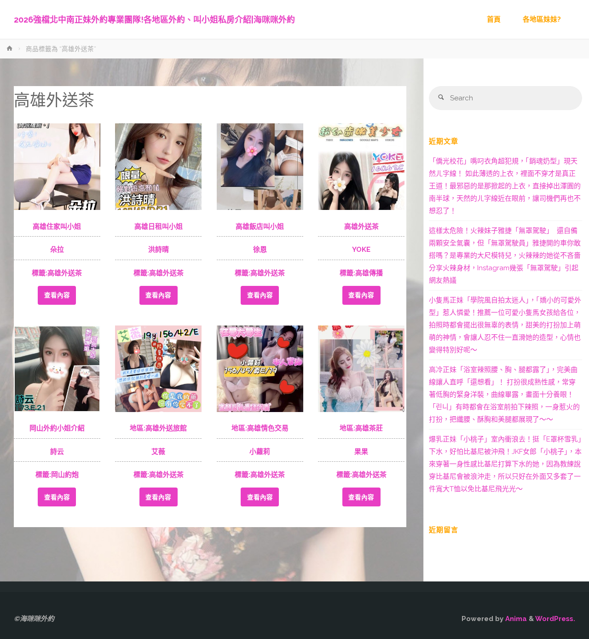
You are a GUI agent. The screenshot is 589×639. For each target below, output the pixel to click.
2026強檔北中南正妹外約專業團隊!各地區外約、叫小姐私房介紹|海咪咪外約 (154, 19)
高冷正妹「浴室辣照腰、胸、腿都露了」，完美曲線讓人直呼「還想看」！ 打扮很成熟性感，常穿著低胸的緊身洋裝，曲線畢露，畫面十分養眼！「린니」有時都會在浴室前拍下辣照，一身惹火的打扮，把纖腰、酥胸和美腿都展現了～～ (504, 395)
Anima (515, 619)
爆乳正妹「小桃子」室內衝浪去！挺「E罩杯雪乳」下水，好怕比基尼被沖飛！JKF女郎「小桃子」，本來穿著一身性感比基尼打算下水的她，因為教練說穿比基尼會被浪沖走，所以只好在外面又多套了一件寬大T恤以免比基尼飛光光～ (505, 464)
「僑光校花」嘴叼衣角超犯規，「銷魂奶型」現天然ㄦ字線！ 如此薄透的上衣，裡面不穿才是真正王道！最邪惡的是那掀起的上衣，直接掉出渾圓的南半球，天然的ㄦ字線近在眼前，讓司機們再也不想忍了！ (505, 186)
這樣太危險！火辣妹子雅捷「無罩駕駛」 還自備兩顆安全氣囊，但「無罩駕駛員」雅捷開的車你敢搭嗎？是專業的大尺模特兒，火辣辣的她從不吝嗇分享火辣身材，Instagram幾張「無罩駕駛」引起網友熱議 (505, 256)
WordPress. (555, 619)
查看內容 (57, 295)
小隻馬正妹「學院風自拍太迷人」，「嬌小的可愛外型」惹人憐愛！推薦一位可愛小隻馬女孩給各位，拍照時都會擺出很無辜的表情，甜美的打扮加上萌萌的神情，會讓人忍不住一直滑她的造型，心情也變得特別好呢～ (505, 325)
